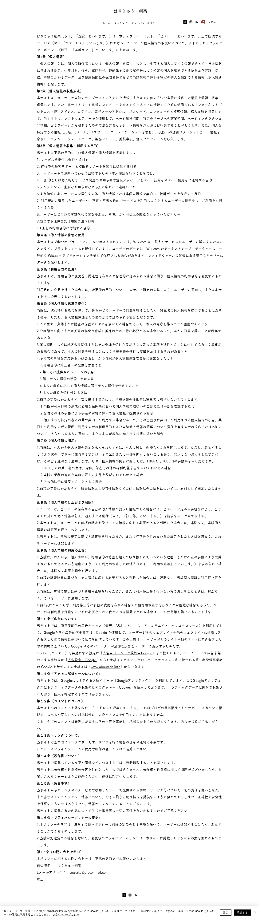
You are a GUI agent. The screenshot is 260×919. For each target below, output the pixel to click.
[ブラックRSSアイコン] (197, 22)
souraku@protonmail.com (88, 872)
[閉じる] (255, 912)
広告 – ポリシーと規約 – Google (127, 653)
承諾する (242, 912)
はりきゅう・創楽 (130, 11)
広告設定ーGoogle (82, 660)
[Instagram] (191, 22)
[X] (185, 22)
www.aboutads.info (105, 666)
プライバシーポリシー (66, 914)
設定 (225, 912)
